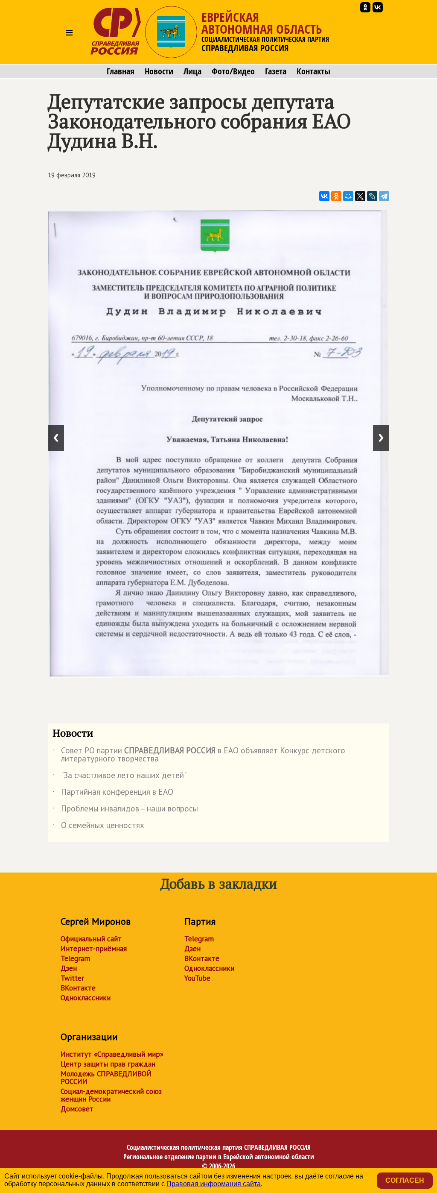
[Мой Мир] (348, 196)
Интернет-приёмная (94, 948)
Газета (275, 71)
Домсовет (77, 1109)
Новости (159, 71)
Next (381, 438)
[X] (360, 196)
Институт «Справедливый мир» (112, 1054)
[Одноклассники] (336, 196)
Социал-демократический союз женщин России (111, 1095)
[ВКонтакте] (324, 196)
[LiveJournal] (372, 196)
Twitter (72, 978)
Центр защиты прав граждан (108, 1064)
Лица (192, 71)
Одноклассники (86, 998)
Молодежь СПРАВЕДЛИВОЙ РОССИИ (106, 1077)
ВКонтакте (78, 988)
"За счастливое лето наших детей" (119, 776)
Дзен (69, 968)
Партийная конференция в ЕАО (112, 793)
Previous (56, 438)
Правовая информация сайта (213, 1183)
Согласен (404, 1180)
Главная (120, 71)
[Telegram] (384, 196)
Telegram (75, 958)
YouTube (197, 978)
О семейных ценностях (98, 826)
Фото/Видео (233, 71)
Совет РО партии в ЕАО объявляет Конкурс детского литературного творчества (198, 755)
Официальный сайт (91, 939)
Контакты (313, 71)
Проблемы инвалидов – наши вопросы (125, 810)
